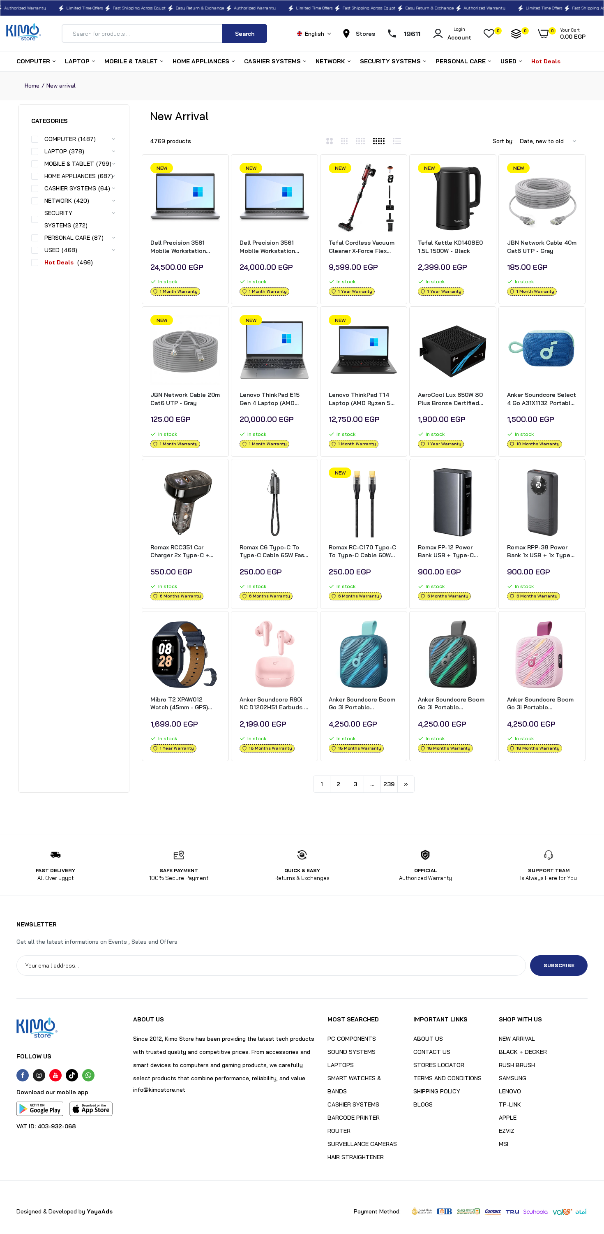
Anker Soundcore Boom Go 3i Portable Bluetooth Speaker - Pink (540, 704)
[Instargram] (39, 1075)
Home (32, 85)
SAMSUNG (512, 1078)
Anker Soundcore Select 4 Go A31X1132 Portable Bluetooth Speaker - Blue (541, 399)
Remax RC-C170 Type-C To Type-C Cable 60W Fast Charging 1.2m (362, 552)
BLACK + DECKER (523, 1052)
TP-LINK (510, 1104)
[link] (212, 176)
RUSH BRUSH (517, 1065)
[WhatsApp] (88, 1075)
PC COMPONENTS (351, 1038)
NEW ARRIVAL (517, 1038)
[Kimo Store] (23, 33)
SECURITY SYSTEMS (391, 61)
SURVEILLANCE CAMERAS (362, 1144)
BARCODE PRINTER (353, 1117)
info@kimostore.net (159, 1089)
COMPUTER (34, 61)
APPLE (507, 1117)
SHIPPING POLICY (436, 1091)
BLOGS (423, 1104)
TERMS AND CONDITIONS (447, 1078)
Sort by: (503, 141)
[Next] (406, 784)
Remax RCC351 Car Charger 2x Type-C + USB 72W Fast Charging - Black (183, 552)
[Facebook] (22, 1075)
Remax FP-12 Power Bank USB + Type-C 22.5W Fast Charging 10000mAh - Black (447, 552)
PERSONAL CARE (461, 61)
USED (509, 61)
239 (388, 784)
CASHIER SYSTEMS (273, 61)
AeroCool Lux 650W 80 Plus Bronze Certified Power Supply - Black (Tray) (450, 399)
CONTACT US (431, 1052)
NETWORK (331, 61)
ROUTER (338, 1130)
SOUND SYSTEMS (351, 1052)
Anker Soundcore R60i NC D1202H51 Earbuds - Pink (273, 704)
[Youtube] (55, 1075)
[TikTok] (72, 1075)
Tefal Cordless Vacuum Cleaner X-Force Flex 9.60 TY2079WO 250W (361, 247)
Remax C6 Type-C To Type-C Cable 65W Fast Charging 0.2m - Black (273, 552)
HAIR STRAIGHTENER (355, 1157)
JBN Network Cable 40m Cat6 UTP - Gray (541, 247)
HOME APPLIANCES (202, 61)
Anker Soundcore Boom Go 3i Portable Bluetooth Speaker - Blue (362, 704)
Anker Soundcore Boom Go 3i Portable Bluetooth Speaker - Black (451, 704)
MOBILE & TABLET (131, 61)
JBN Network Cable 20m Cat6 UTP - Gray (185, 399)
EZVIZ (506, 1130)
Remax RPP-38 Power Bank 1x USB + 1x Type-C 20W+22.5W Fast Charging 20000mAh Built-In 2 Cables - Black (541, 552)
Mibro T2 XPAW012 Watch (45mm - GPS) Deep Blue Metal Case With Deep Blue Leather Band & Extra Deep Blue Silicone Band (184, 704)
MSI (503, 1144)
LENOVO (510, 1091)
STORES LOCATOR (438, 1065)
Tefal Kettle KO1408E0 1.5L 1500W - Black (450, 247)
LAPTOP (78, 61)
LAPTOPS (340, 1065)
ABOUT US (428, 1038)
